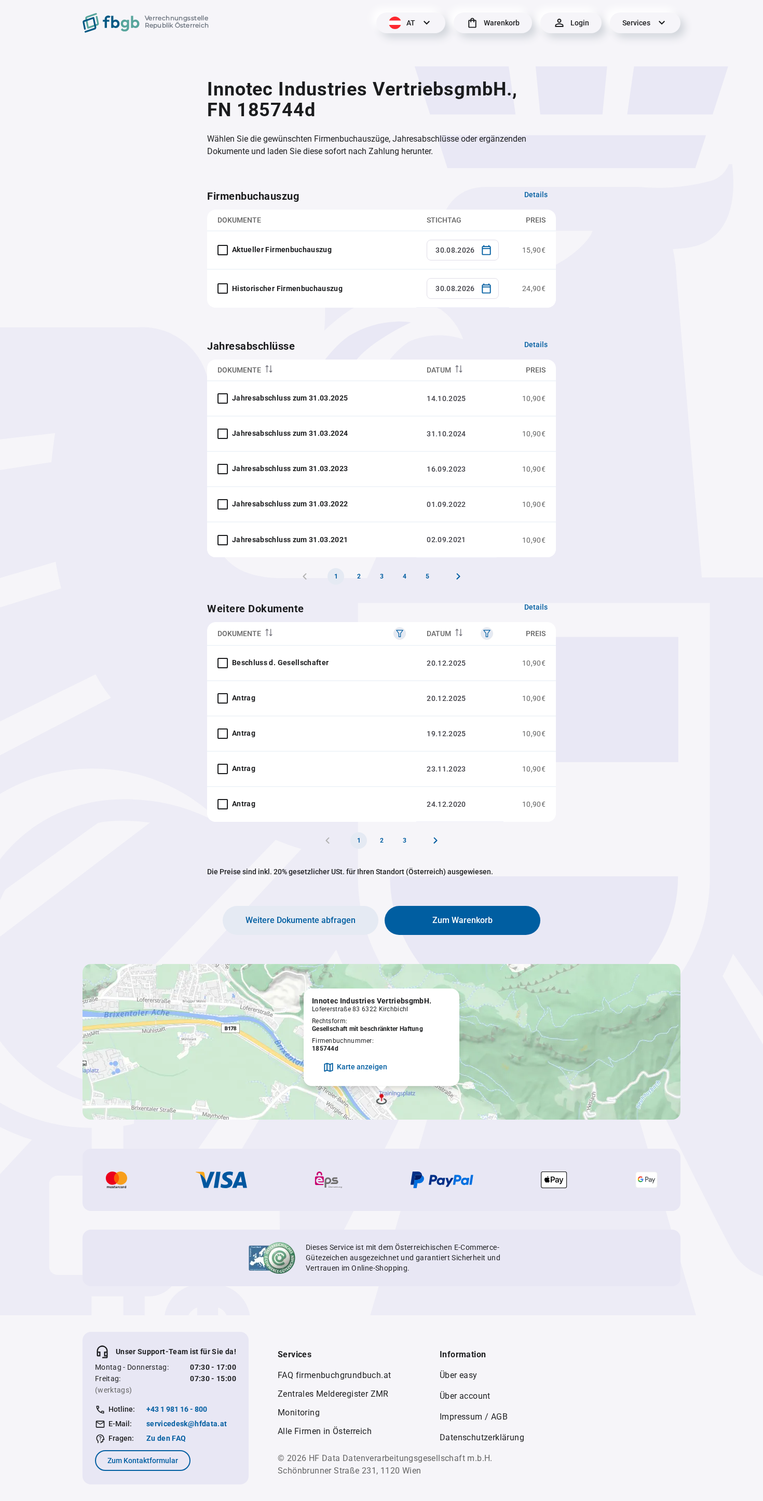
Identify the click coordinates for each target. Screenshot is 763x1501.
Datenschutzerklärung (482, 1437)
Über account (465, 1396)
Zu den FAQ (166, 1438)
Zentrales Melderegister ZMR (333, 1394)
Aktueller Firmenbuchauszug (282, 249)
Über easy (459, 1375)
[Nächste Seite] (458, 576)
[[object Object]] (399, 633)
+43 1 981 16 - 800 (176, 1409)
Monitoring (299, 1412)
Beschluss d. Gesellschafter (280, 662)
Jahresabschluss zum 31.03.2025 (290, 398)
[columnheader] (311, 370)
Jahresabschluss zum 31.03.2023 (290, 468)
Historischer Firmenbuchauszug (287, 288)
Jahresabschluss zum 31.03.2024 (290, 433)
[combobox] (463, 250)
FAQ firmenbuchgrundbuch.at (334, 1375)
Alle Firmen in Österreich (325, 1431)
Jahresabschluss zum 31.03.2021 (290, 539)
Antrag (243, 698)
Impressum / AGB (474, 1417)
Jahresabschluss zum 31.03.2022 (290, 504)
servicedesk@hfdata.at (186, 1424)
